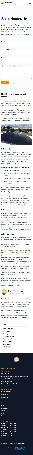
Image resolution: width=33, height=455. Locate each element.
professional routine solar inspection (13, 250)
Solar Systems (7, 334)
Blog (2, 413)
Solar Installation (8, 328)
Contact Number (5, 49)
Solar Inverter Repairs (9, 339)
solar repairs (8, 227)
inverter (3, 218)
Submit (5, 82)
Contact (3, 416)
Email (2, 58)
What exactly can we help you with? (11, 66)
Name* (3, 41)
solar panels (20, 215)
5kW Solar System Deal (24, 205)
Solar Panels (6, 331)
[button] (30, 3)
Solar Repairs (7, 344)
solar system (21, 105)
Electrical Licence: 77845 (9, 384)
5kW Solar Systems (8, 336)
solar (19, 103)
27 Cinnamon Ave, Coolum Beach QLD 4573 (14, 376)
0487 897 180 (5, 32)
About (3, 411)
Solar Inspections (8, 341)
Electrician (4, 408)
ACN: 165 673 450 (6, 381)
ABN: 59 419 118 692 (7, 379)
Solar (3, 405)
